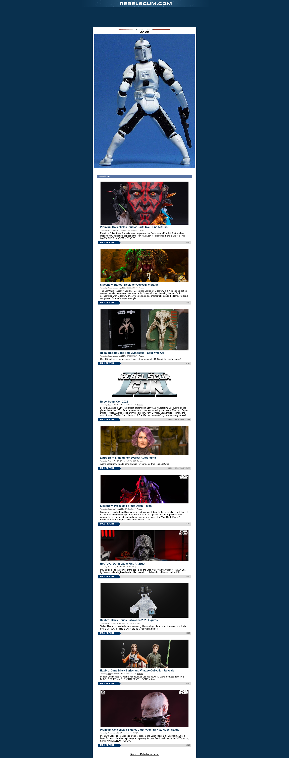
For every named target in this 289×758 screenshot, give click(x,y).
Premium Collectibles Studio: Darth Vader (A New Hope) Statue (139, 729)
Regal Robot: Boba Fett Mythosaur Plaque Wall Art (132, 352)
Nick (109, 230)
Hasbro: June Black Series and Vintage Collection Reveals (137, 670)
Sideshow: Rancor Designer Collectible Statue (129, 284)
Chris (109, 405)
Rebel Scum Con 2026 (114, 401)
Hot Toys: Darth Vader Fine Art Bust (122, 563)
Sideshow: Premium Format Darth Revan (126, 505)
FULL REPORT (107, 243)
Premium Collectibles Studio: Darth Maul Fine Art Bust (134, 227)
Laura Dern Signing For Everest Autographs (128, 457)
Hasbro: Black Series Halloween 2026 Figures (129, 620)
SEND (188, 242)
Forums (141, 230)
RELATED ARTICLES (182, 419)
